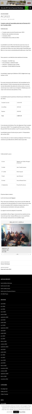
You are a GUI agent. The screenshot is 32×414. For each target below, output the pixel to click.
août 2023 (3, 349)
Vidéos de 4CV (4, 391)
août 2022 (3, 362)
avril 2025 (3, 325)
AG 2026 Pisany (4, 294)
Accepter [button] (16, 412)
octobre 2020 (4, 371)
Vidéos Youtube (4, 394)
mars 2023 (3, 360)
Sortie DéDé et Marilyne (6, 283)
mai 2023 (3, 357)
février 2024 (3, 341)
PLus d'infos (22, 412)
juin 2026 (3, 306)
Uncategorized (4, 13)
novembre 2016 (4, 379)
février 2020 (3, 376)
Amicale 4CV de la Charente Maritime (12, 8)
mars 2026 (3, 311)
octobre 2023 (4, 344)
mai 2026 (3, 309)
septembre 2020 (4, 373)
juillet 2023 (3, 352)
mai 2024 (3, 338)
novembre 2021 (4, 368)
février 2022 (3, 365)
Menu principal (30, 8)
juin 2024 (3, 336)
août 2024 (3, 330)
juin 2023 (3, 354)
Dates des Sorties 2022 (6, 268)
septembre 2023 (4, 346)
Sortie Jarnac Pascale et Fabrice (8, 291)
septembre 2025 (4, 317)
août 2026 (3, 303)
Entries (3, 403)
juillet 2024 (3, 333)
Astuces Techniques (5, 263)
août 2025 (3, 319)
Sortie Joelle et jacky (5, 288)
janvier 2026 (4, 314)
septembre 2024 (4, 328)
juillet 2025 (3, 322)
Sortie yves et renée (5, 285)
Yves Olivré (11, 19)
